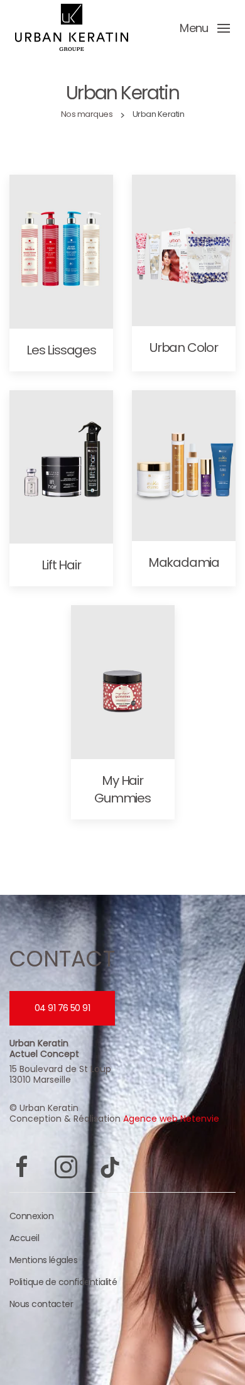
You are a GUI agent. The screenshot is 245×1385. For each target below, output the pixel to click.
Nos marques (86, 114)
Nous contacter (41, 1304)
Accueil (24, 1238)
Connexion (31, 1216)
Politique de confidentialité (63, 1282)
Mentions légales (43, 1260)
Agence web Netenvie (171, 1118)
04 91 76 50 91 (62, 1008)
